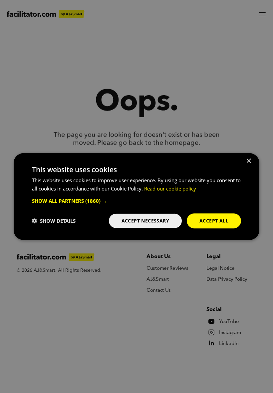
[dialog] (136, 196)
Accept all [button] (213, 220)
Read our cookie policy (170, 188)
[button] (136, 201)
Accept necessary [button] (145, 220)
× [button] (248, 161)
